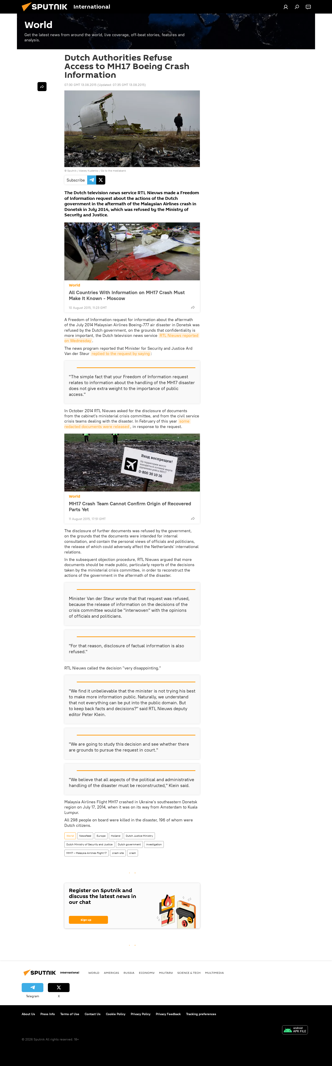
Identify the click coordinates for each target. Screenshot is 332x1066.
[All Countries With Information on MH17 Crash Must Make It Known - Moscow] (132, 251)
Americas (111, 973)
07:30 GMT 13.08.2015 (80, 85)
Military (166, 973)
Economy (146, 973)
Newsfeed (85, 835)
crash (132, 853)
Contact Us (93, 1014)
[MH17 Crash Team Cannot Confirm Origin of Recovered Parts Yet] (132, 463)
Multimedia (214, 973)
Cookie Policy (115, 1014)
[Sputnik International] (46, 12)
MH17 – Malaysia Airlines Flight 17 (86, 853)
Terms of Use (69, 1014)
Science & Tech (189, 973)
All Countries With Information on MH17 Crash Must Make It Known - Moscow (127, 295)
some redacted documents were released (127, 423)
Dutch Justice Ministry (139, 835)
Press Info (47, 1014)
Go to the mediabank (113, 170)
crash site (118, 853)
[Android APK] (295, 1030)
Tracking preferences (201, 1014)
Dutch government (129, 844)
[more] (192, 307)
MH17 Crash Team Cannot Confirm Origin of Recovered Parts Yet (130, 506)
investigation (154, 844)
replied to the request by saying (121, 353)
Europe (101, 835)
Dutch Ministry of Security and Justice (89, 844)
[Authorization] (285, 6)
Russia (129, 973)
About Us (28, 1014)
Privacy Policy (140, 1014)
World (74, 285)
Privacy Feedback (168, 1014)
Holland (115, 835)
